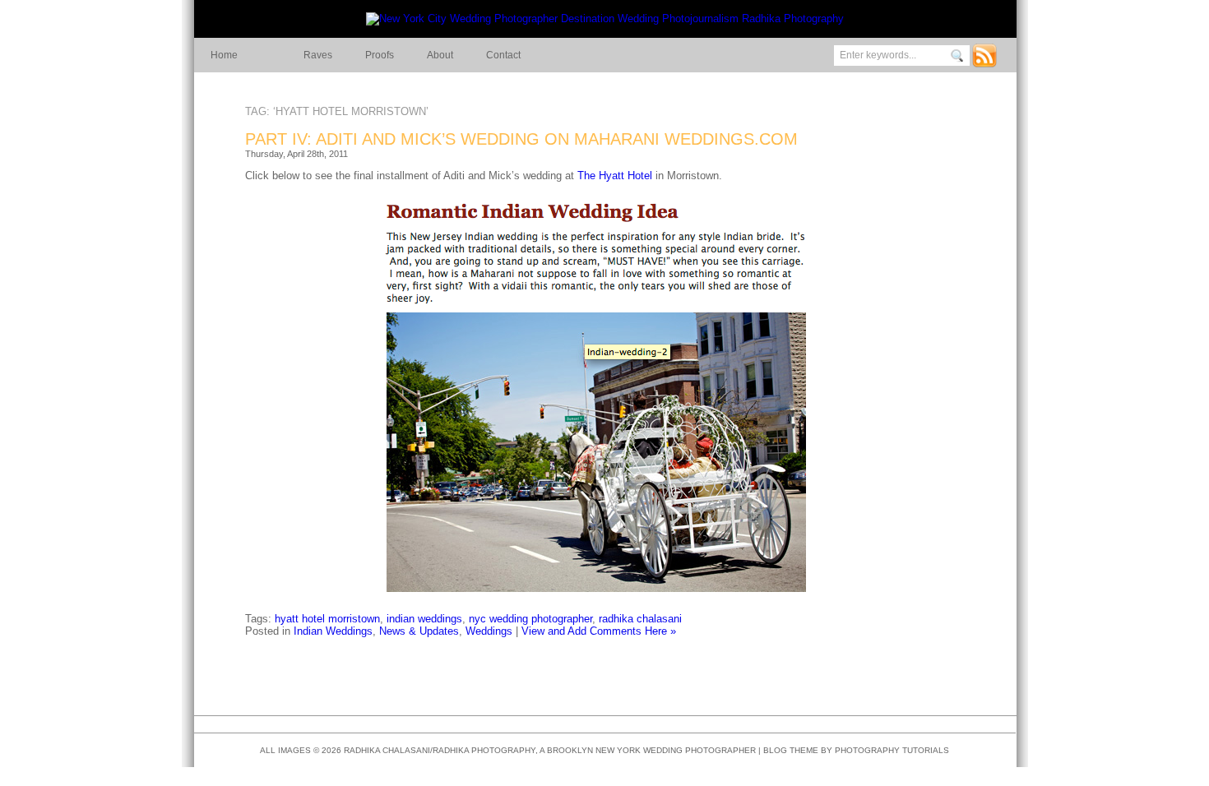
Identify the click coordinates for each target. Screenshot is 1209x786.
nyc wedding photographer (530, 619)
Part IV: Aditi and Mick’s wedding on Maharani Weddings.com (521, 139)
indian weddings (424, 619)
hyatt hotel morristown (327, 619)
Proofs (379, 55)
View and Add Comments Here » (598, 631)
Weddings (489, 631)
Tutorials (925, 750)
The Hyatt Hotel (614, 175)
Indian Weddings (333, 631)
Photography (867, 750)
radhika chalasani (640, 619)
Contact (503, 55)
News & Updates (419, 631)
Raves (317, 55)
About (440, 55)
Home (224, 55)
